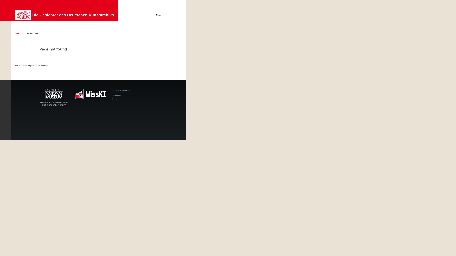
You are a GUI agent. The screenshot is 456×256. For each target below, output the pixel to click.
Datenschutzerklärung (121, 91)
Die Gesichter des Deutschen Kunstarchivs (73, 15)
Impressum (116, 95)
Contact (115, 99)
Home (17, 33)
